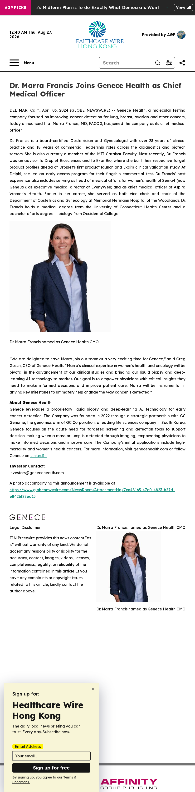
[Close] (93, 689)
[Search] (157, 62)
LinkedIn (38, 455)
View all (183, 7)
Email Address (28, 746)
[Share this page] (182, 63)
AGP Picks (15, 7)
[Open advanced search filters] (169, 62)
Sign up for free (51, 768)
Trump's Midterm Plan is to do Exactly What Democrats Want (91, 7)
